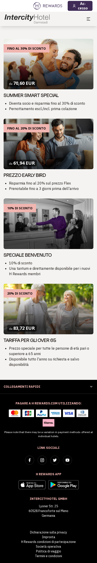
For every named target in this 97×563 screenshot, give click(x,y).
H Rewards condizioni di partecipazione (48, 542)
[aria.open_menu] (88, 19)
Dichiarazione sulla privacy (48, 532)
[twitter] (54, 460)
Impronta (48, 537)
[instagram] (42, 460)
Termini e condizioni (48, 556)
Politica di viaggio (48, 551)
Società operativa (48, 547)
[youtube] (67, 460)
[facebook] (29, 460)
